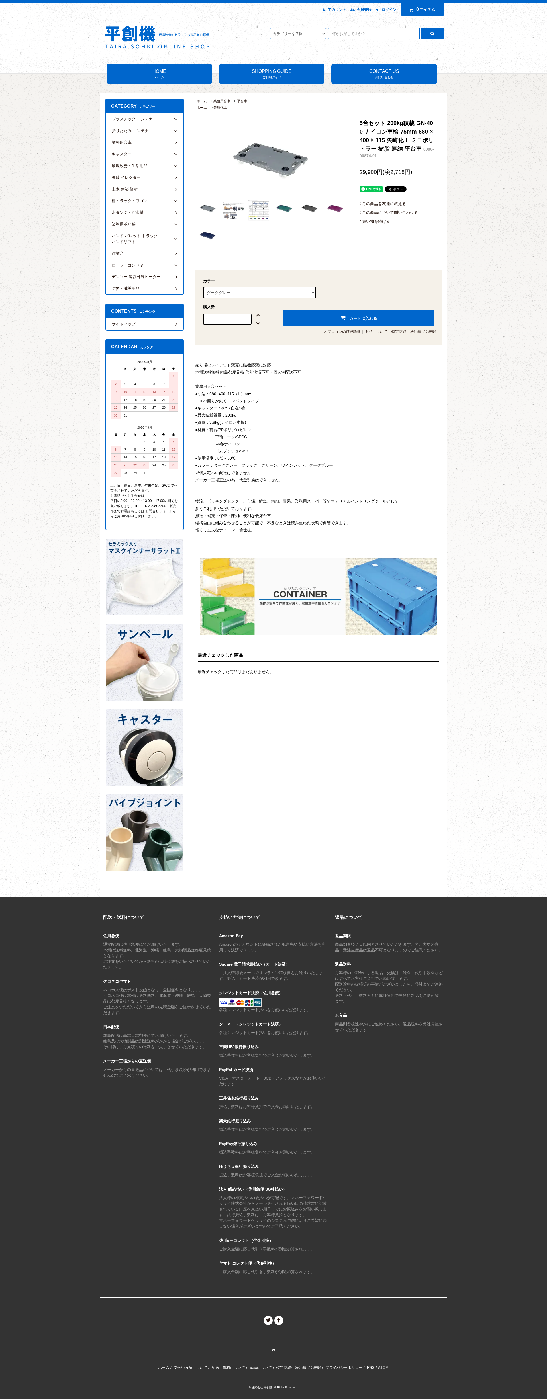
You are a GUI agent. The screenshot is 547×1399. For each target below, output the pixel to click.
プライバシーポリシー (343, 1367)
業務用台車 (221, 101)
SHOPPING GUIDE (272, 74)
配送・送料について (228, 1367)
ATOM (383, 1367)
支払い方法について (190, 1367)
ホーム (202, 101)
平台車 (242, 101)
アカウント (337, 9)
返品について (376, 331)
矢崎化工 (220, 108)
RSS (371, 1367)
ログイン (389, 9)
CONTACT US (384, 74)
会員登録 (364, 9)
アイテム (426, 9)
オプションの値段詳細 (342, 331)
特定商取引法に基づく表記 (413, 331)
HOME (159, 74)
